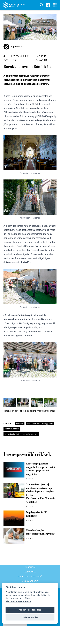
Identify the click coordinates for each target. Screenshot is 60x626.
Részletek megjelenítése (18, 601)
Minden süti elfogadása (30, 610)
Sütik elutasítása (30, 617)
